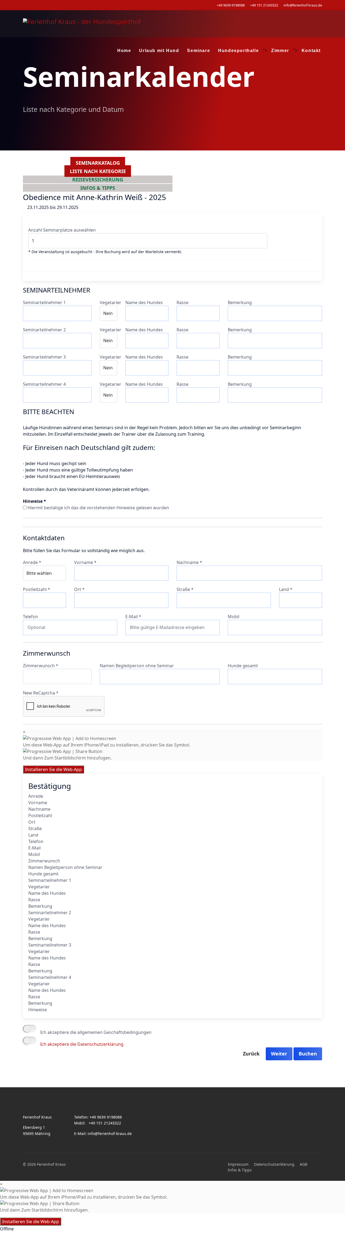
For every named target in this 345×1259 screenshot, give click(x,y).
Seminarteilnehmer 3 (44, 357)
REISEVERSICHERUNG (97, 179)
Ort (31, 822)
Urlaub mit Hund (159, 50)
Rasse (182, 302)
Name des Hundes (144, 302)
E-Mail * (133, 617)
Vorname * (85, 562)
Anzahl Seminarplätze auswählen (62, 230)
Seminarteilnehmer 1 (44, 302)
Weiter (279, 1053)
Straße (35, 828)
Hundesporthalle (238, 50)
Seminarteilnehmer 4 (44, 384)
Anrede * (32, 562)
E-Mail (34, 848)
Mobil (233, 617)
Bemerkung (240, 302)
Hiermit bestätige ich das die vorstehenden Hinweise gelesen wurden (98, 508)
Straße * (185, 589)
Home (124, 50)
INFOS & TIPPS (97, 187)
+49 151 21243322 (264, 5)
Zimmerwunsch (44, 861)
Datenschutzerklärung (274, 1164)
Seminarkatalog (98, 163)
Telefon (30, 617)
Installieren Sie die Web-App (53, 769)
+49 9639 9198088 (231, 5)
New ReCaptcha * (40, 693)
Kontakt (311, 50)
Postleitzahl (40, 815)
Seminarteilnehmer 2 (44, 330)
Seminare (198, 50)
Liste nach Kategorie (98, 171)
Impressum (238, 1164)
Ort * (79, 589)
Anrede (35, 796)
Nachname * (189, 562)
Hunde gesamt (243, 666)
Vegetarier (110, 302)
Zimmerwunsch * (40, 666)
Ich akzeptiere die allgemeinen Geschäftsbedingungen (95, 1032)
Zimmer (280, 50)
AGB (303, 1164)
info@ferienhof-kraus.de (303, 5)
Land (33, 835)
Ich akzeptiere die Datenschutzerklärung (81, 1044)
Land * (285, 589)
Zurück (251, 1053)
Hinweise (37, 1010)
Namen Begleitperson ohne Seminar (137, 666)
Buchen (308, 1053)
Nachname (39, 809)
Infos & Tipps (240, 1169)
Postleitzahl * (36, 589)
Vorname (37, 803)
